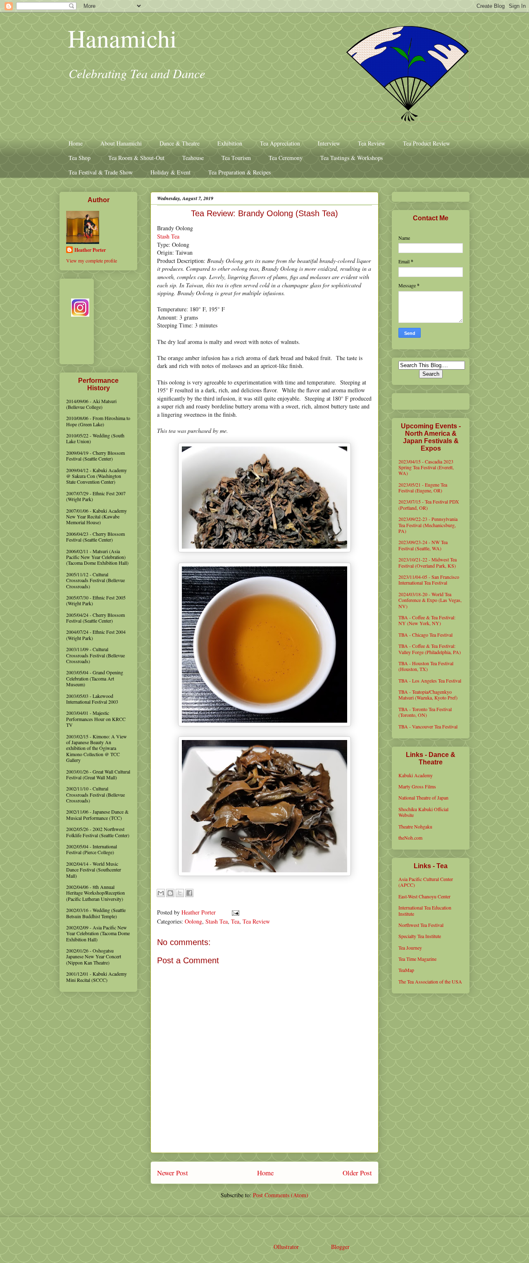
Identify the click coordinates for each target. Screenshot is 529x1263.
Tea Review (371, 143)
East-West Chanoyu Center (424, 896)
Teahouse (193, 158)
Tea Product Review (426, 143)
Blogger (340, 1247)
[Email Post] (234, 912)
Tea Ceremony (286, 158)
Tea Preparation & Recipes (239, 172)
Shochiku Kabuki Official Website (423, 812)
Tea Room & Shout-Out (136, 158)
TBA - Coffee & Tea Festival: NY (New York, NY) (426, 620)
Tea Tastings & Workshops (351, 158)
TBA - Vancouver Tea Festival (428, 726)
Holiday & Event (170, 172)
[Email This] (161, 893)
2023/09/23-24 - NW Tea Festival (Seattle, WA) (423, 545)
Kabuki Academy (415, 775)
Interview (329, 143)
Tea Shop (80, 158)
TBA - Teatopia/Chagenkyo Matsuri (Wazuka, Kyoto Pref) (428, 694)
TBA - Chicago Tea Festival (425, 634)
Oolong (193, 921)
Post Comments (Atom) (280, 1195)
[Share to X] (180, 893)
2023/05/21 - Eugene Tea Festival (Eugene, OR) (422, 487)
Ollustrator (286, 1247)
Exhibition (229, 143)
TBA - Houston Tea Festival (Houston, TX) (425, 666)
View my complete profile (91, 260)
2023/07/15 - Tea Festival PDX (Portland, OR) (428, 504)
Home (76, 143)
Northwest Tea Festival (420, 925)
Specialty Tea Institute (419, 936)
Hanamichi (122, 38)
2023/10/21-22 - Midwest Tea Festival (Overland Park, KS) (427, 562)
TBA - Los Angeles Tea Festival (429, 680)
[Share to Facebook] (189, 893)
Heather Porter (199, 912)
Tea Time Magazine (417, 958)
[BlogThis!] (170, 893)
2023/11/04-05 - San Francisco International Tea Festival (428, 579)
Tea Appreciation (280, 143)
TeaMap (406, 970)
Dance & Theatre (180, 143)
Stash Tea (168, 236)
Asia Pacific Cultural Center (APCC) (425, 882)
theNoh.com (410, 837)
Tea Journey (410, 947)
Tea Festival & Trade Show (101, 172)
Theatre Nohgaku (415, 826)
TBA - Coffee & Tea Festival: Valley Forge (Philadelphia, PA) (429, 648)
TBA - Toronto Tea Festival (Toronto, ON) (425, 712)
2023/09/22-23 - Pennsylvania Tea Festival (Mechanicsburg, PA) (428, 525)
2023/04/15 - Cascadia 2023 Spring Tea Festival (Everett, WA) (426, 467)
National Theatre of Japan (423, 797)
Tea (235, 921)
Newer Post (172, 1172)
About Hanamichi (121, 143)
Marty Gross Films (417, 786)
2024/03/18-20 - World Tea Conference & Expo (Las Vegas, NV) (430, 600)
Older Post (357, 1172)
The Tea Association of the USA (430, 981)
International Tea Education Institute (424, 910)
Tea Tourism (236, 158)
